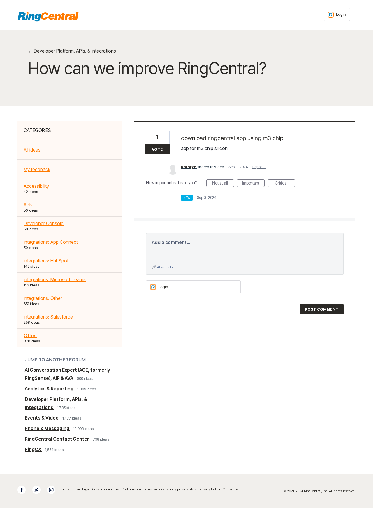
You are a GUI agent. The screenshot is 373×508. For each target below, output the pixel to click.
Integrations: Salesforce (48, 317)
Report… (259, 166)
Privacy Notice (209, 489)
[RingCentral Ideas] (48, 17)
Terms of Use (70, 489)
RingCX (33, 449)
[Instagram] (54, 490)
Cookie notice (131, 489)
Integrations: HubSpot (46, 261)
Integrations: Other (43, 298)
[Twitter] (39, 490)
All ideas (32, 150)
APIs (28, 205)
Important (253, 183)
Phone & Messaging (47, 428)
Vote (157, 149)
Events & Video (42, 418)
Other (30, 335)
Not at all (223, 183)
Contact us (230, 489)
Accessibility (36, 186)
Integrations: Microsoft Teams (55, 279)
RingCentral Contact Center (57, 439)
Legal (86, 489)
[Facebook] (24, 490)
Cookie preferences (105, 489)
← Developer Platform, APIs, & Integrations (72, 51)
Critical (285, 183)
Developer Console (44, 223)
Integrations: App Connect (51, 242)
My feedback (37, 169)
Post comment (321, 309)
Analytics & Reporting (49, 389)
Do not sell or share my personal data (170, 489)
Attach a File (166, 267)
